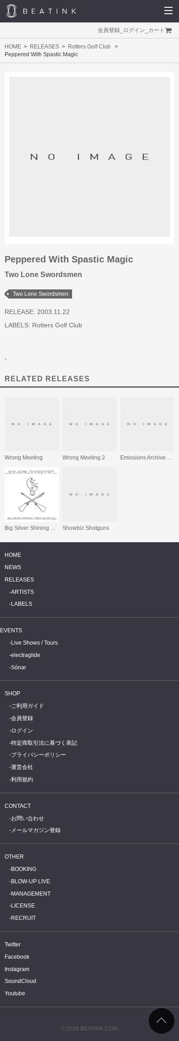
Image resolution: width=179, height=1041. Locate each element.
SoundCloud (20, 981)
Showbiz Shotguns (85, 528)
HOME (13, 46)
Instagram (17, 969)
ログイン (134, 30)
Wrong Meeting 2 (83, 457)
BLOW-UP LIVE (30, 881)
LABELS (21, 604)
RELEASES (44, 46)
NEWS (13, 567)
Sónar (18, 667)
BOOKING (23, 869)
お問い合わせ (27, 818)
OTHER (14, 857)
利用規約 (22, 779)
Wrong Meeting (24, 457)
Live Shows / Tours (34, 643)
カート (156, 30)
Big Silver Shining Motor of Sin (42, 528)
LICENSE (23, 905)
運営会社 (22, 767)
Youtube (15, 993)
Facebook (17, 957)
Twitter (13, 944)
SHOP (12, 693)
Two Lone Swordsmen (40, 294)
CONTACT (18, 806)
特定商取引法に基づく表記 (44, 743)
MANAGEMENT (30, 894)
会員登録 (109, 30)
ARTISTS (22, 592)
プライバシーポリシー (38, 755)
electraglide (25, 655)
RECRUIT (23, 918)
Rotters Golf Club (89, 46)
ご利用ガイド (27, 706)
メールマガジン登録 (36, 830)
